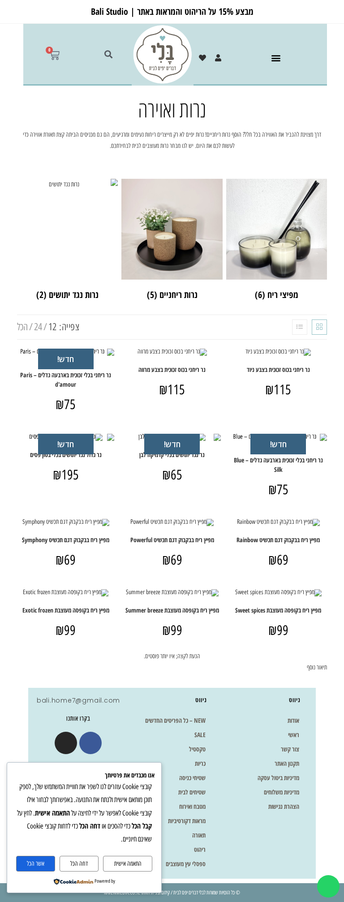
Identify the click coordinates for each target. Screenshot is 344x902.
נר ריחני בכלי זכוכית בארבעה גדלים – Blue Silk (278, 465)
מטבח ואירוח (192, 806)
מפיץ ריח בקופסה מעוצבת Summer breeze (172, 610)
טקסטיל (197, 749)
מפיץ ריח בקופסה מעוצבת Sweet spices (278, 610)
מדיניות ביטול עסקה (278, 777)
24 (38, 327)
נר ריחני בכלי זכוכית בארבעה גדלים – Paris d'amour (65, 379)
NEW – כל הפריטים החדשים (175, 720)
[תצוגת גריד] (319, 327)
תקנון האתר (287, 763)
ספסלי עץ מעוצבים (186, 863)
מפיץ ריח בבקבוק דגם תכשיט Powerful (172, 539)
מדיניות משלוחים (281, 792)
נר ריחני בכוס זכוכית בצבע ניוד (278, 369)
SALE (200, 734)
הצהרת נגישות (283, 806)
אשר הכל (35, 863)
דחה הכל (79, 863)
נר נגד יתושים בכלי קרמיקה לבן (172, 454)
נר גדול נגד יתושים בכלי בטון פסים (66, 454)
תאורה (199, 835)
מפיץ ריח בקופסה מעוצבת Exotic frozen (65, 610)
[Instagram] (66, 743)
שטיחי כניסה (192, 777)
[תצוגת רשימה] (299, 327)
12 (52, 327)
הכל (22, 327)
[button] (275, 58)
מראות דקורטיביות (187, 820)
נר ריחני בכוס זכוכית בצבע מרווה (172, 369)
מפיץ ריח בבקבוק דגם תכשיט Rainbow (278, 539)
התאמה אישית (128, 863)
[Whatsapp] (328, 886)
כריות (200, 763)
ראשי (293, 734)
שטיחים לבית (192, 792)
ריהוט (200, 849)
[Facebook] (90, 743)
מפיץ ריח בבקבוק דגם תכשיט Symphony (65, 539)
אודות (293, 720)
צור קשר (290, 749)
